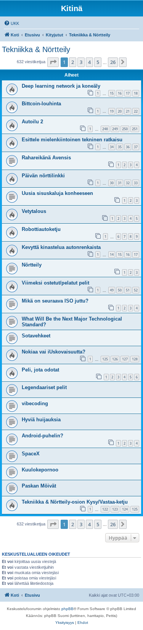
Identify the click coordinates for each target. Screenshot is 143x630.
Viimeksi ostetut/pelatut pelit (55, 283)
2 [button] (72, 62)
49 (112, 290)
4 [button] (89, 62)
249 (115, 128)
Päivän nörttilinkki (43, 175)
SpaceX (31, 454)
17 (128, 93)
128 (135, 359)
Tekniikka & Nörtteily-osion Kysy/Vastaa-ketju (75, 502)
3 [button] (81, 62)
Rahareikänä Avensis (46, 157)
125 (105, 359)
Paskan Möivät (39, 486)
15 (112, 93)
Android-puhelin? (42, 436)
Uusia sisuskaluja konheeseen (57, 193)
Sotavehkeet (36, 336)
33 (136, 182)
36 (128, 146)
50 (120, 290)
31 (120, 182)
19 (112, 111)
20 (120, 111)
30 (112, 182)
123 (115, 509)
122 (105, 509)
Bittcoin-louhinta (41, 103)
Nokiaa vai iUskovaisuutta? (53, 352)
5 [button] (97, 62)
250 (125, 128)
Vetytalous (34, 211)
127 (125, 359)
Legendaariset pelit (44, 387)
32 (128, 182)
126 (115, 359)
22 (136, 111)
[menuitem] (11, 23)
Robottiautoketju (41, 229)
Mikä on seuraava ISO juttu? (55, 301)
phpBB (67, 609)
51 (128, 290)
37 (136, 146)
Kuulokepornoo (40, 470)
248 (105, 128)
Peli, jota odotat (40, 370)
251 (135, 128)
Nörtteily (32, 265)
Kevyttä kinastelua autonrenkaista (61, 247)
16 (120, 93)
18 (136, 93)
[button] (53, 62)
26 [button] (113, 62)
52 (136, 290)
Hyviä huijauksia (41, 419)
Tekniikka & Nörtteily (36, 49)
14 (112, 254)
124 (125, 509)
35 (120, 146)
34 (112, 146)
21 (128, 111)
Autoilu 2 (32, 121)
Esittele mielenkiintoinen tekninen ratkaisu (72, 139)
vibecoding (35, 403)
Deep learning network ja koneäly (61, 86)
